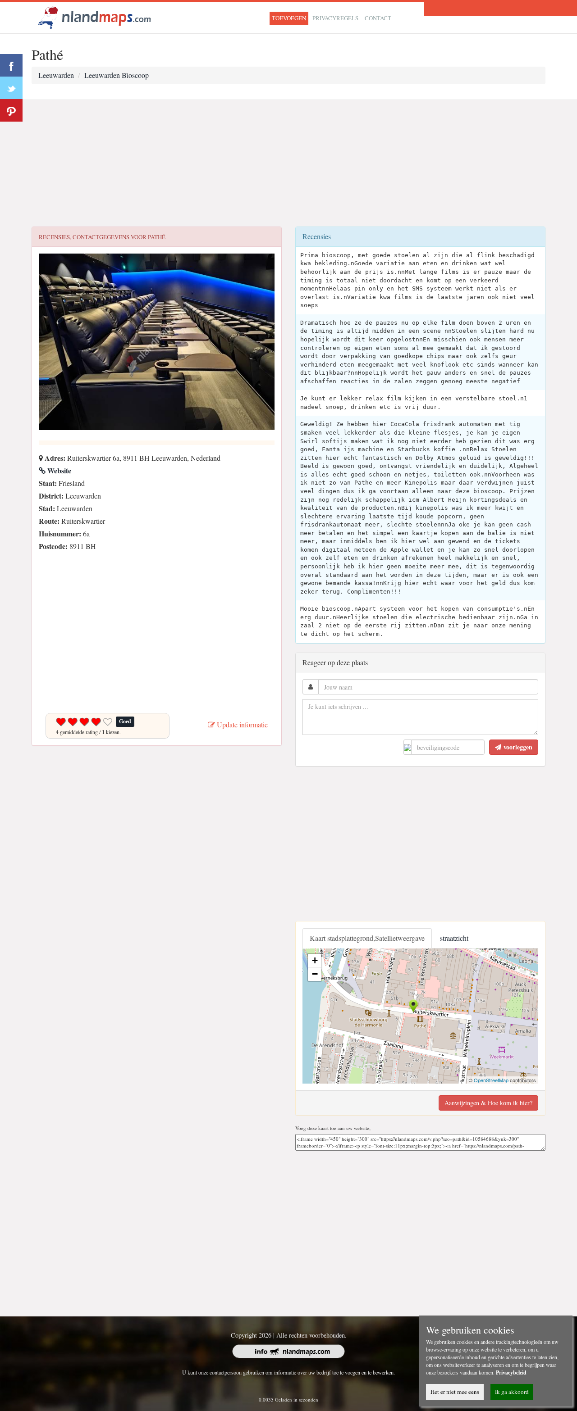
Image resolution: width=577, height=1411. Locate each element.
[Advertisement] (288, 163)
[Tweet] (11, 88)
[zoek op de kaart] (94, 16)
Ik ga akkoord (512, 1392)
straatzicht (454, 938)
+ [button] (315, 960)
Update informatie (241, 724)
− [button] (315, 974)
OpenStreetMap (491, 1080)
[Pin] (11, 110)
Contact (378, 18)
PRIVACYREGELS (335, 18)
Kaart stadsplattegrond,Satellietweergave (367, 938)
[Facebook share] (11, 65)
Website (58, 470)
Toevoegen (289, 18)
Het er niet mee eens (454, 1392)
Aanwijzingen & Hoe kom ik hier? (488, 1102)
